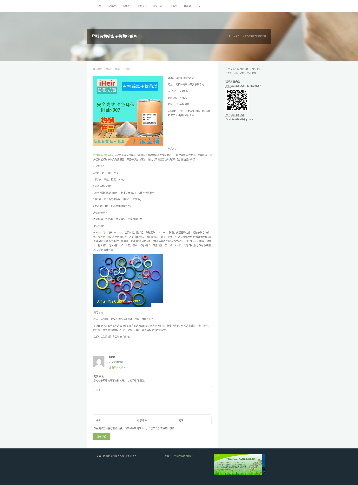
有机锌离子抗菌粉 (102, 155)
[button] (218, 464)
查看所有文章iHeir (118, 367)
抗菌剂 (236, 36)
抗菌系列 (108, 69)
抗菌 (107, 236)
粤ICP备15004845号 (183, 455)
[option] (239, 464)
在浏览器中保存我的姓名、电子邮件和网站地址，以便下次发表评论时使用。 (136, 428)
